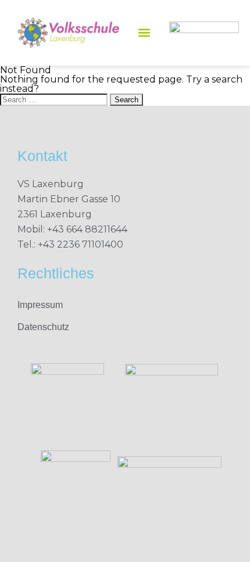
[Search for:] (55, 99)
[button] (144, 32)
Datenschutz (43, 327)
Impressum (40, 305)
